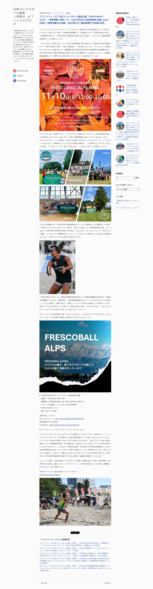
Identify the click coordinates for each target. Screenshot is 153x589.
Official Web (22, 71)
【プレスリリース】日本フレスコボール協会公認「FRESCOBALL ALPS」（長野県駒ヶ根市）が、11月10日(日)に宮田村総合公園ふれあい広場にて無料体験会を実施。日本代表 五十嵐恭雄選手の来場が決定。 (74, 19)
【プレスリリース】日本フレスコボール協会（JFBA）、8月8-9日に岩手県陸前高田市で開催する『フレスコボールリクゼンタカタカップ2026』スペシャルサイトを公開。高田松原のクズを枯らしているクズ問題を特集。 (75, 568)
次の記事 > (107, 583)
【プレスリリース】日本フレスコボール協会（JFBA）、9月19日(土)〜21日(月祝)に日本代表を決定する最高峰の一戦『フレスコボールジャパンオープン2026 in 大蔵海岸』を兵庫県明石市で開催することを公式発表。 (74, 561)
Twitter (20, 76)
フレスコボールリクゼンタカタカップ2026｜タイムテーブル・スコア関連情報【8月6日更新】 (128, 160)
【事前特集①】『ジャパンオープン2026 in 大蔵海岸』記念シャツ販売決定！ (128, 90)
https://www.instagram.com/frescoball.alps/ (64, 425)
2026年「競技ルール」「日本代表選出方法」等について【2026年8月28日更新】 (128, 22)
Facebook (21, 81)
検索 (136, 178)
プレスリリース (59, 13)
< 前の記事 (43, 583)
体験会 (68, 13)
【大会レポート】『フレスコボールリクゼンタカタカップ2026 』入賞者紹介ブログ (128, 76)
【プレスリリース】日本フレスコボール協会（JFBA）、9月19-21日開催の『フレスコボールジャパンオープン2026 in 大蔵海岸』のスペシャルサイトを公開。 (128, 60)
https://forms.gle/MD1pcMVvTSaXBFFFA (69, 419)
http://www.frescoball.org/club (49, 475)
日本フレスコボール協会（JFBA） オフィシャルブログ (24, 16)
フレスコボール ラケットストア (127, 208)
